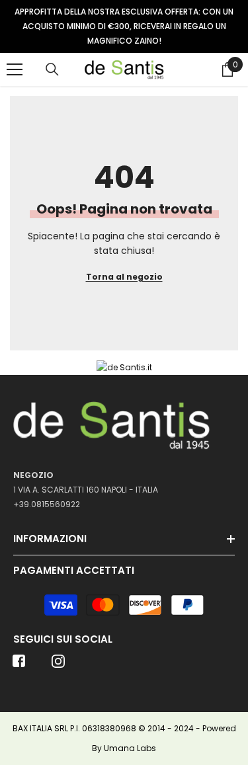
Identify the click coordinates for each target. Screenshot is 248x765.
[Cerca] (52, 69)
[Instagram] (58, 665)
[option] (124, 26)
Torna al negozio (124, 276)
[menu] (14, 69)
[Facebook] (19, 665)
